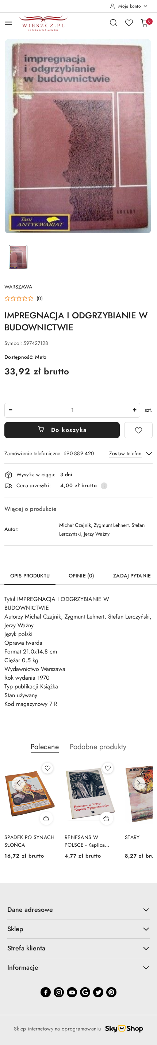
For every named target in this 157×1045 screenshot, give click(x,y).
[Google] (85, 992)
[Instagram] (59, 992)
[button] (23, 298)
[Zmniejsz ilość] (10, 410)
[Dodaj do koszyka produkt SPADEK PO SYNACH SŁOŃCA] (46, 818)
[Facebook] (46, 992)
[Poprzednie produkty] (18, 783)
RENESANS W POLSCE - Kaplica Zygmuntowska (85, 841)
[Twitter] (98, 992)
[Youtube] (72, 992)
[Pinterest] (111, 992)
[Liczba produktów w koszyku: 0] (144, 22)
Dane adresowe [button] (30, 909)
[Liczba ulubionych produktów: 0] (129, 22)
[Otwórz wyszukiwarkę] (114, 22)
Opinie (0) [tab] (81, 575)
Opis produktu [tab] (30, 575)
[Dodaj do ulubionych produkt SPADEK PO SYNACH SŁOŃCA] (47, 768)
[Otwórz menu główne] (8, 23)
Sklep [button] (15, 929)
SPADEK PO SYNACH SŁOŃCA (29, 841)
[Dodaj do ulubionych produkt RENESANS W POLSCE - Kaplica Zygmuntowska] (107, 768)
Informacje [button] (22, 967)
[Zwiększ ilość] (134, 410)
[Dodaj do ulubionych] (138, 430)
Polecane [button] (45, 747)
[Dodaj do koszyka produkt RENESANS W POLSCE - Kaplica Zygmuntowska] (106, 818)
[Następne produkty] (138, 783)
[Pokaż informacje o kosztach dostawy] (104, 486)
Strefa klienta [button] (26, 948)
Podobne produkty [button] (98, 747)
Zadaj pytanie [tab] (132, 575)
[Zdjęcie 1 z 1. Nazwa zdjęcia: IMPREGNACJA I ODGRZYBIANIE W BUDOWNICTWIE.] (18, 257)
